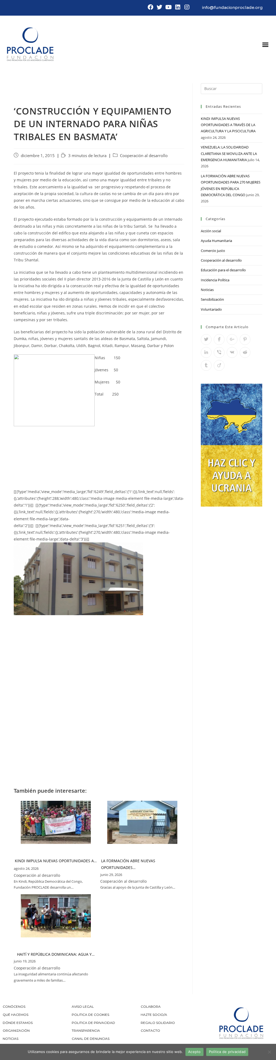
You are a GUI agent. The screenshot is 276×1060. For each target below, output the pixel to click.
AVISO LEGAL (83, 1006)
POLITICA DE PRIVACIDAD (94, 1023)
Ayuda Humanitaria (216, 240)
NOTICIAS (10, 1039)
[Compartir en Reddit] (245, 352)
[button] (265, 45)
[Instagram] (186, 7)
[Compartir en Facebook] (219, 339)
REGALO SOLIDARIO (158, 1023)
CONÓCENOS (14, 1006)
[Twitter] (159, 7)
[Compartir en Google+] (232, 339)
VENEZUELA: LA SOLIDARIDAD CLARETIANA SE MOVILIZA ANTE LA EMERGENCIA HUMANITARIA (229, 153)
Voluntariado (211, 309)
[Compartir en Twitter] (206, 339)
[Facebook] (150, 7)
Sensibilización (212, 299)
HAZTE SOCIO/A (154, 1015)
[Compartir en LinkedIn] (206, 352)
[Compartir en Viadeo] (219, 365)
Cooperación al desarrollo (144, 155)
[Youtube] (168, 7)
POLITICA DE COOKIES (90, 1015)
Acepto (194, 1051)
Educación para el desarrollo (223, 270)
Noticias (207, 289)
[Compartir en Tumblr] (206, 365)
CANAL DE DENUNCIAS (90, 1039)
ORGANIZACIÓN (16, 1030)
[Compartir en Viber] (219, 352)
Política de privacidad (227, 1051)
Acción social (211, 230)
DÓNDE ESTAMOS (18, 1023)
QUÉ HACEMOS (15, 1015)
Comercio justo (213, 250)
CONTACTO (150, 1030)
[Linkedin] (177, 7)
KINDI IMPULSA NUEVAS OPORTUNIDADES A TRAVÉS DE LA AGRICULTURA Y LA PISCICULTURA (228, 125)
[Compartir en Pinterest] (245, 339)
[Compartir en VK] (232, 352)
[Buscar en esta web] (231, 88)
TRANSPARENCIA (86, 1030)
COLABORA (151, 1006)
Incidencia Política (215, 280)
